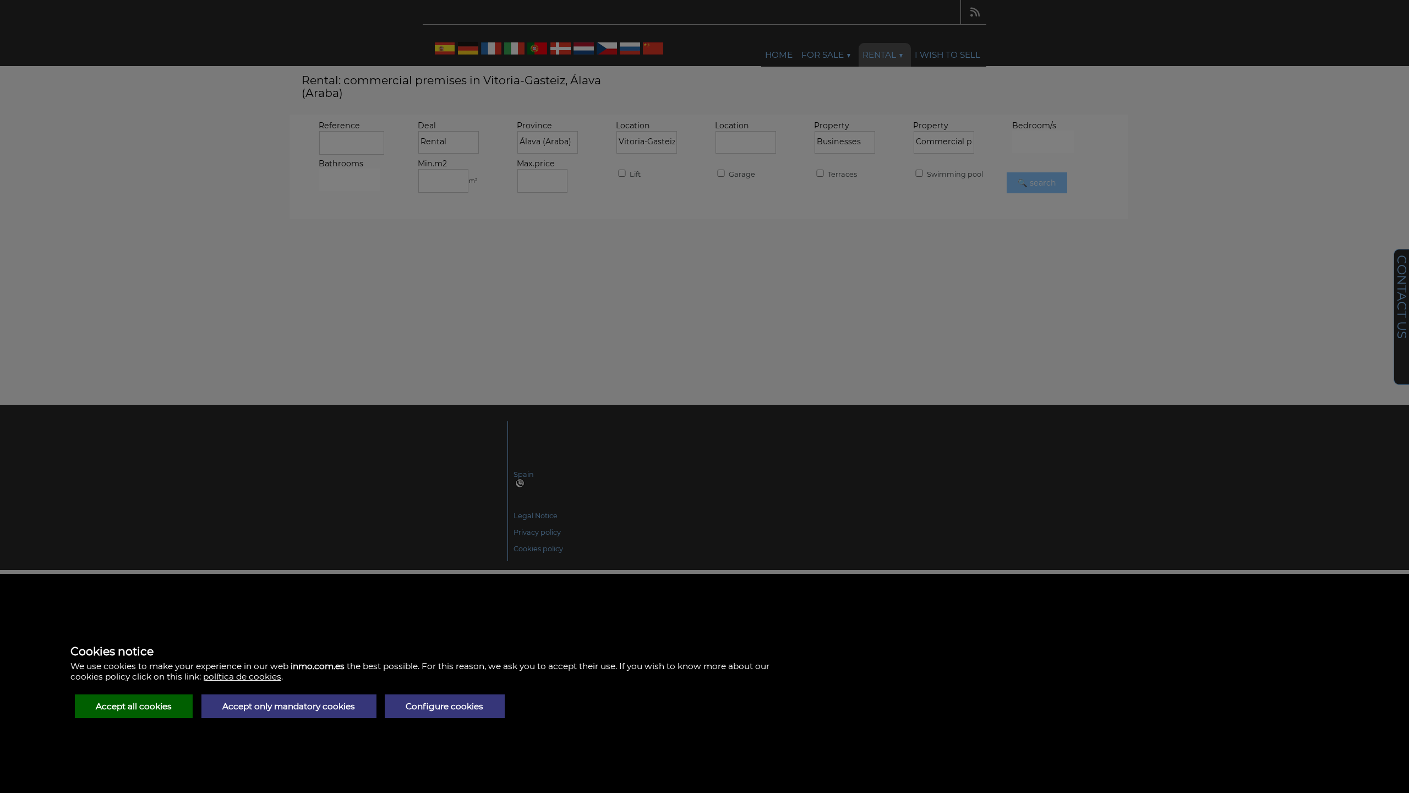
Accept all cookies (134, 706)
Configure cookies (444, 706)
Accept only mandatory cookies (288, 706)
